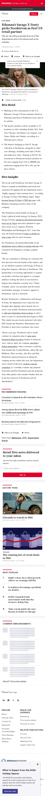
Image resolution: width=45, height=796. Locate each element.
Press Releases (8, 735)
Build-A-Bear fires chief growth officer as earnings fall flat (24, 579)
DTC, (24, 438)
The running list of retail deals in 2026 (21, 556)
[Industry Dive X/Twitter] (13, 700)
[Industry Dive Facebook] (8, 700)
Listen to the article (16, 100)
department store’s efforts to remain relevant (20, 246)
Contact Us (6, 721)
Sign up (33, 14)
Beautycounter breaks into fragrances (21, 421)
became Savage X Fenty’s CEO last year (18, 200)
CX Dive (23, 734)
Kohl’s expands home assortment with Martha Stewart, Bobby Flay (21, 599)
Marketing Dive (26, 741)
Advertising (24, 716)
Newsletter (6, 725)
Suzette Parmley (9, 415)
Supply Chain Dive (27, 745)
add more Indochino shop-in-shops (18, 313)
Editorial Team (7, 718)
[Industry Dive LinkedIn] (3, 700)
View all (6, 681)
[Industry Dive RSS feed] (18, 700)
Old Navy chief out (14, 3)
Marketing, (17, 438)
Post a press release (18, 681)
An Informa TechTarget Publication (22, 9)
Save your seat (10, 791)
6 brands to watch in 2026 (18, 517)
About (4, 714)
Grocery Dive (25, 737)
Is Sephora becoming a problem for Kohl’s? (24, 588)
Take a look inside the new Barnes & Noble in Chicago (22, 610)
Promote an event (27, 724)
